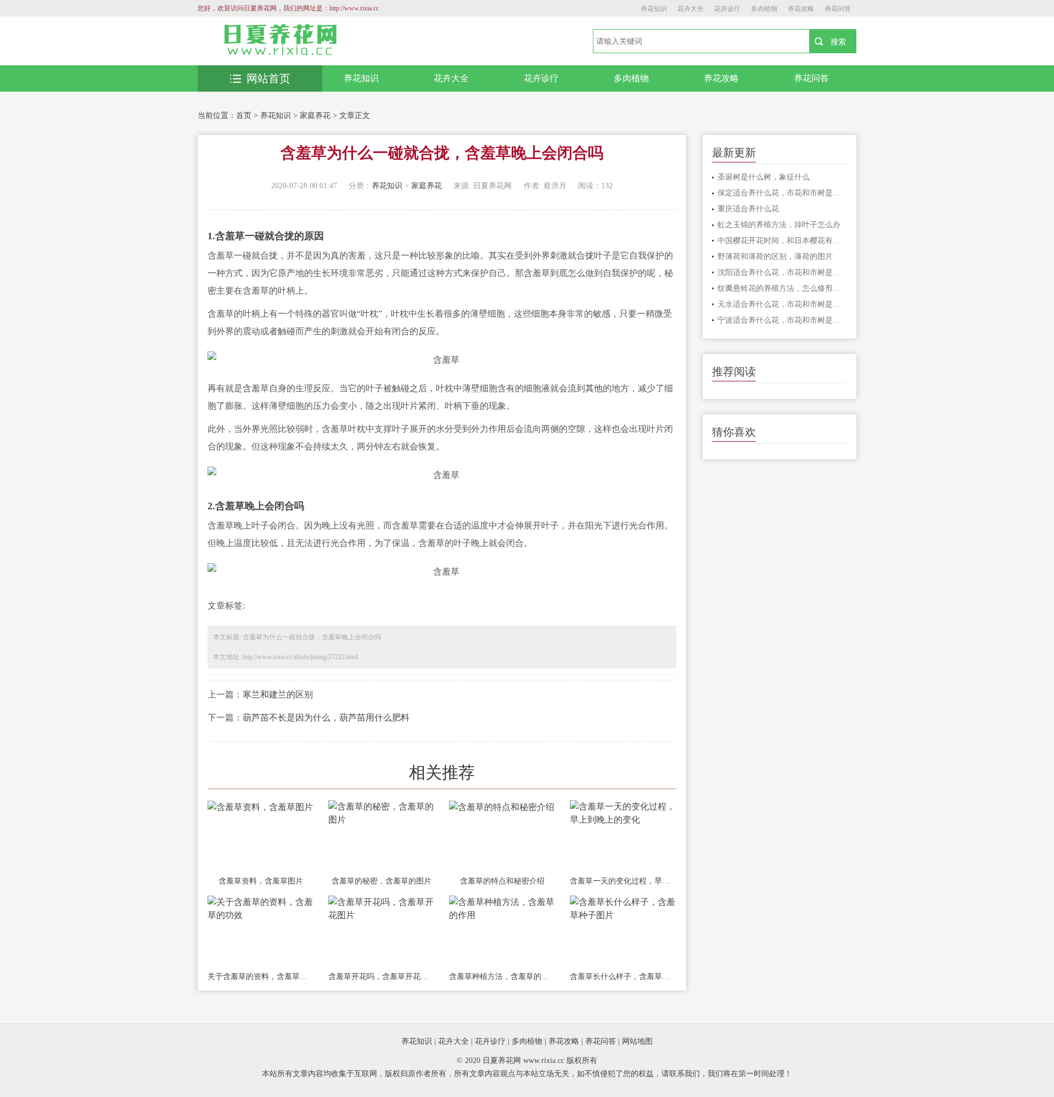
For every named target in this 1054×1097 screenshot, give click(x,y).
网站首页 (268, 78)
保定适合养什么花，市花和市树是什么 (782, 193)
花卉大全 (690, 9)
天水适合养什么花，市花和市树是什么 (782, 304)
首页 (243, 115)
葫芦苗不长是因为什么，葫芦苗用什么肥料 (326, 717)
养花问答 (838, 9)
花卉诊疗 (727, 9)
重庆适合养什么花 (748, 209)
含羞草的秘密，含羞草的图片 (381, 881)
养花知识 (654, 9)
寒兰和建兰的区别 (278, 694)
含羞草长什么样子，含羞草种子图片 (623, 976)
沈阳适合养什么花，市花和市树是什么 (782, 272)
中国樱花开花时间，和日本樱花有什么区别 (782, 241)
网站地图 (637, 1041)
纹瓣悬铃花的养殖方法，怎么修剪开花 (782, 288)
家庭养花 (315, 115)
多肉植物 (764, 9)
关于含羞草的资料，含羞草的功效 (261, 976)
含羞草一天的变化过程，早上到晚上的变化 (623, 881)
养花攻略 (801, 9)
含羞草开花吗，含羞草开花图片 (381, 976)
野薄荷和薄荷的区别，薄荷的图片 (775, 256)
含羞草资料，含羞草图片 (260, 881)
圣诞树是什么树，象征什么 (763, 177)
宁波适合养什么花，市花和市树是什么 (782, 320)
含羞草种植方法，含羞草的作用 (502, 976)
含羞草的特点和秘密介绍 (502, 881)
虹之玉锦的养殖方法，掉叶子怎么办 (778, 225)
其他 (594, 388)
